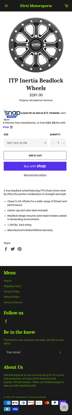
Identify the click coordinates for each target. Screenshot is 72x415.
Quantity (55, 134)
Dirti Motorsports (36, 5)
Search (8, 280)
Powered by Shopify (37, 397)
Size (6, 134)
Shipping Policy (12, 286)
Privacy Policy (12, 291)
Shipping (23, 100)
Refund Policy (11, 296)
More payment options (35, 175)
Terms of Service (13, 302)
